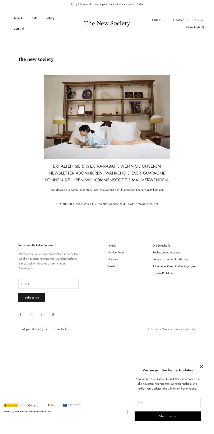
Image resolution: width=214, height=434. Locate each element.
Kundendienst (115, 252)
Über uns (112, 259)
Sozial (111, 266)
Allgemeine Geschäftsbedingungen (174, 266)
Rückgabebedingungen (167, 252)
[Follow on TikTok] (53, 314)
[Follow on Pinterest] (42, 314)
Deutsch (179, 20)
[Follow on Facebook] (20, 314)
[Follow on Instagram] (31, 314)
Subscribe (31, 298)
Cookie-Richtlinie (163, 273)
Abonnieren (168, 416)
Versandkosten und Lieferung (170, 259)
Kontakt (111, 245)
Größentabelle (161, 245)
